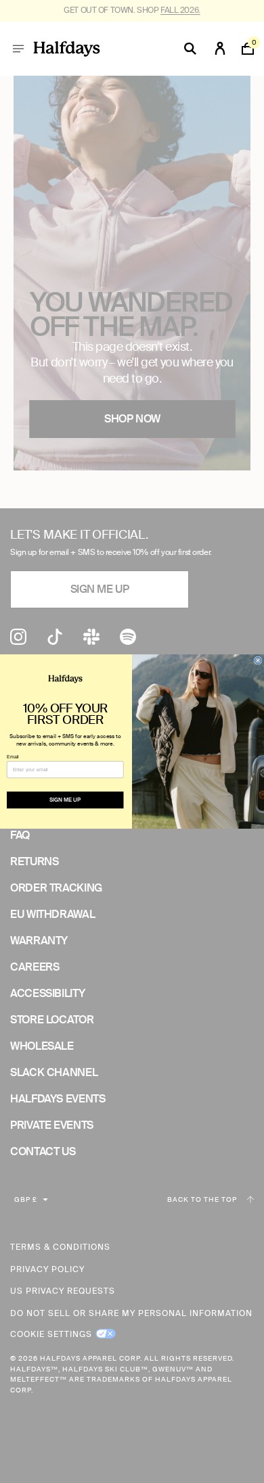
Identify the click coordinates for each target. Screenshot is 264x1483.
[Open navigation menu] (18, 49)
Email (13, 756)
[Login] (220, 49)
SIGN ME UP (65, 800)
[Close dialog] (258, 660)
